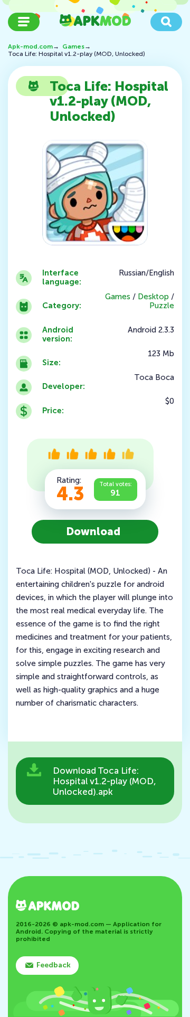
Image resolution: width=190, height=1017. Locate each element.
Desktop (153, 296)
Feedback (53, 965)
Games (117, 296)
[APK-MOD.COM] (47, 906)
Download (93, 531)
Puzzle (161, 305)
